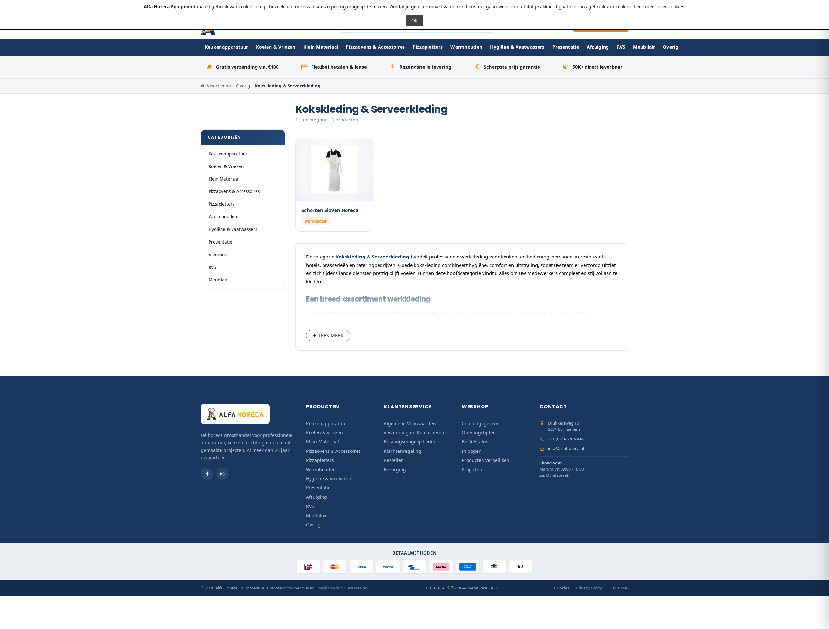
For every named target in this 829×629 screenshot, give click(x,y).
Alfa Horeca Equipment (237, 588)
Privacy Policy (589, 588)
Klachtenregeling (402, 451)
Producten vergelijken (485, 460)
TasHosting (357, 588)
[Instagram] (222, 474)
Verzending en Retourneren (414, 432)
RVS (621, 47)
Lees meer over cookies (659, 7)
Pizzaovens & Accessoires (375, 47)
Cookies (561, 588)
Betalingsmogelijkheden (410, 442)
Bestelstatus (475, 442)
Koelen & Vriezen (276, 47)
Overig (670, 47)
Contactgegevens (480, 423)
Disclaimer (618, 588)
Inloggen (472, 451)
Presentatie (565, 47)
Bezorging (395, 469)
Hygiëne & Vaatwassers (517, 47)
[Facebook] (207, 474)
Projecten (472, 469)
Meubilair (644, 47)
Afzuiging (598, 47)
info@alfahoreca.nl (566, 448)
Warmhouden (466, 47)
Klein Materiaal (320, 47)
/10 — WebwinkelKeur (460, 588)
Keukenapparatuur (226, 47)
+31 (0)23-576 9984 (565, 439)
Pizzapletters (428, 47)
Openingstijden (479, 432)
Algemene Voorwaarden (410, 423)
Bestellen (394, 460)
